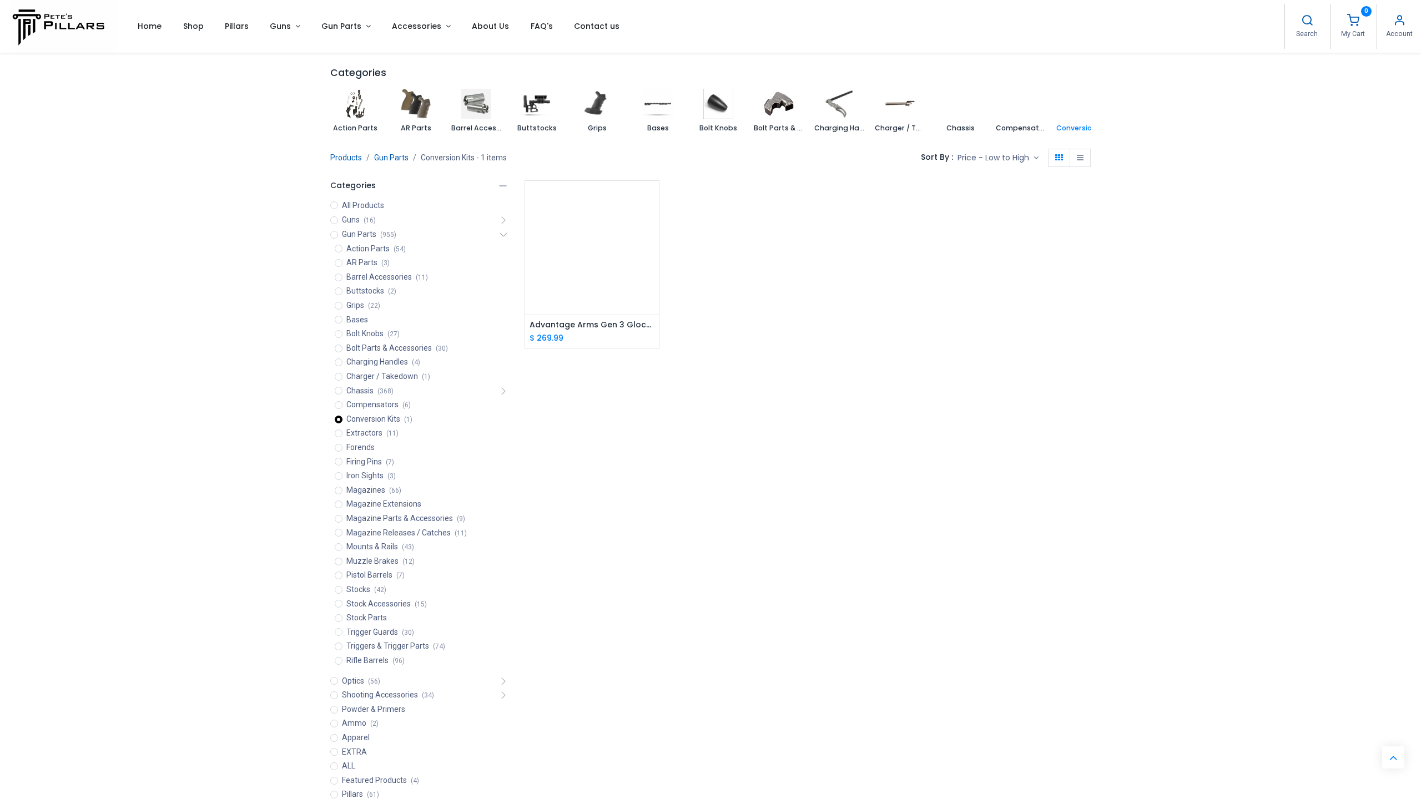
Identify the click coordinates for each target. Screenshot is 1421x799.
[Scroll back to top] (1393, 757)
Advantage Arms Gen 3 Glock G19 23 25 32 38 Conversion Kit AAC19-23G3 (592, 325)
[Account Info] (1399, 21)
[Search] (1307, 21)
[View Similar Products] (651, 248)
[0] (1353, 21)
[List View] (1080, 158)
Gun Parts (391, 157)
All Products (363, 205)
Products (346, 157)
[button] (998, 158)
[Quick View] (651, 198)
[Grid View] (1059, 158)
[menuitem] (149, 26)
